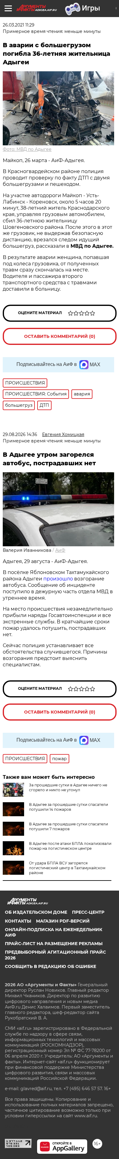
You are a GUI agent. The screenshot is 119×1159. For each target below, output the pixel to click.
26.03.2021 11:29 (18, 25)
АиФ (60, 550)
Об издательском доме (36, 912)
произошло (58, 579)
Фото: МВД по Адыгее (27, 149)
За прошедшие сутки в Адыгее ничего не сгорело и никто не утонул (68, 787)
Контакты (18, 921)
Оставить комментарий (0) (59, 336)
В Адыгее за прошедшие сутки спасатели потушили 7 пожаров (68, 826)
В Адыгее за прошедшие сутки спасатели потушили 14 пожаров (68, 807)
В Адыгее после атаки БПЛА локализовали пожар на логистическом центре (70, 846)
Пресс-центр (88, 912)
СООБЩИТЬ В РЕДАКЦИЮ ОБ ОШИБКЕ (50, 966)
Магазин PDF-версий (63, 921)
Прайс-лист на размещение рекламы (54, 943)
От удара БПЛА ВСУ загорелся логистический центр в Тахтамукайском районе (67, 868)
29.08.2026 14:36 (20, 434)
